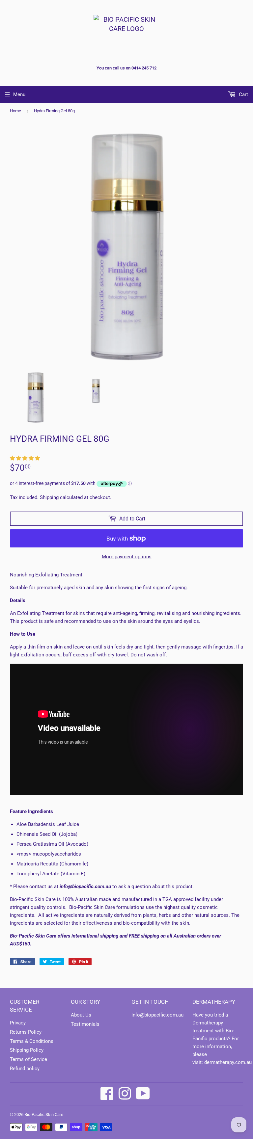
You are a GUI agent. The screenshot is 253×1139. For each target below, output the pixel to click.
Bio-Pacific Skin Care (43, 1114)
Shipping (49, 497)
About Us (81, 1015)
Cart (243, 94)
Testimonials (85, 1024)
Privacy (18, 1023)
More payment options (127, 557)
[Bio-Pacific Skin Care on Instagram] (124, 1094)
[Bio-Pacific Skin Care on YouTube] (143, 1094)
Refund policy (25, 1069)
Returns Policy (26, 1032)
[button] (25, 458)
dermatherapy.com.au (228, 1062)
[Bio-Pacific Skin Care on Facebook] (107, 1094)
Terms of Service (28, 1059)
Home (15, 110)
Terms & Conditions (31, 1041)
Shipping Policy (26, 1050)
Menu (19, 94)
